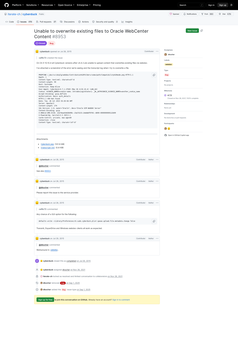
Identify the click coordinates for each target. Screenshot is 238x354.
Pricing (97, 5)
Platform (16, 5)
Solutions (31, 5)
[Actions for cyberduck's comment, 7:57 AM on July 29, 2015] (157, 238)
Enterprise (82, 5)
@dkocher (44, 166)
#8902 (48, 171)
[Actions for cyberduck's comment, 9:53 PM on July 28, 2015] (157, 203)
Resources (47, 5)
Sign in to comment (121, 300)
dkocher (66, 269)
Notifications (192, 14)
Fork (209, 14)
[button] (154, 75)
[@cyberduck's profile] (37, 51)
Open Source (65, 5)
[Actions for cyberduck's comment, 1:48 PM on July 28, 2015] (157, 160)
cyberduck (30, 14)
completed (71, 261)
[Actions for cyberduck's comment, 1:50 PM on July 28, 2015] (157, 181)
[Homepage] (6, 5)
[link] (46, 260)
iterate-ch (14, 14)
